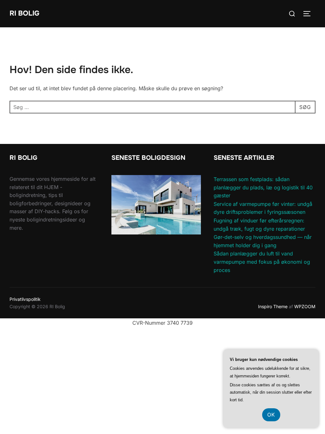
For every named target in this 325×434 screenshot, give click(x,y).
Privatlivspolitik (25, 299)
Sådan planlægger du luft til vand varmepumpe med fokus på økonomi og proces (262, 261)
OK (271, 414)
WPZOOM (304, 306)
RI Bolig (24, 13)
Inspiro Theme (273, 306)
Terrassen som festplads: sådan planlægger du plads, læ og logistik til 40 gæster (263, 187)
